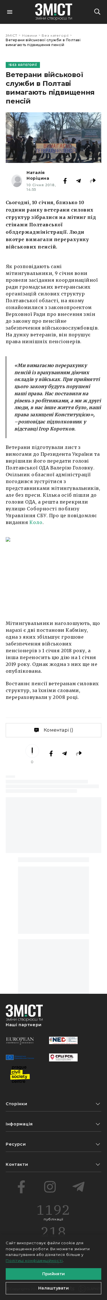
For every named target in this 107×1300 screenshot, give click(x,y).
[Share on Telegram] (78, 181)
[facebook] (21, 1187)
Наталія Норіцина (38, 175)
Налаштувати (53, 1288)
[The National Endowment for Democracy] (63, 1040)
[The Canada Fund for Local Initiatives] (63, 1057)
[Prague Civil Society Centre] (20, 1074)
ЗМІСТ (11, 35)
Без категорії (55, 35)
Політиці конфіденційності (34, 1260)
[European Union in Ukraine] (20, 1057)
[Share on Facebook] (65, 181)
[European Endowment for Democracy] (20, 1040)
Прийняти (53, 1273)
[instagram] (50, 1187)
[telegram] (78, 1187)
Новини (29, 35)
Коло (36, 522)
